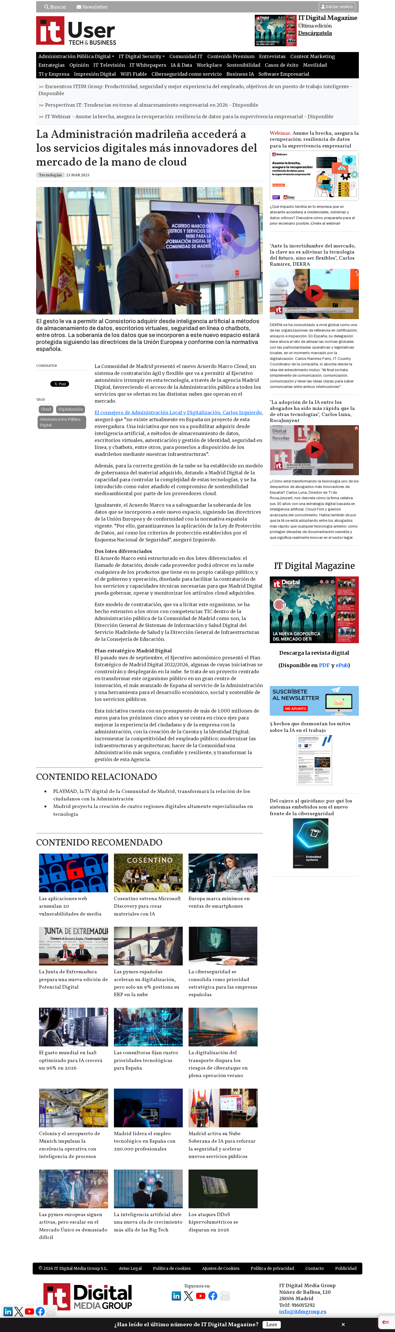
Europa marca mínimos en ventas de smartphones (219, 902)
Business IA (240, 74)
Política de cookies (172, 1268)
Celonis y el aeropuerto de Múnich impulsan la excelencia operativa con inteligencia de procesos (69, 1145)
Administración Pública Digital (60, 422)
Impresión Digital (95, 74)
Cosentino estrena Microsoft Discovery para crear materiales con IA (147, 906)
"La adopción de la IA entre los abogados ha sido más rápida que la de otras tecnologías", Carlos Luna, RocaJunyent (312, 411)
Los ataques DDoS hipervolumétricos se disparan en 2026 (213, 1222)
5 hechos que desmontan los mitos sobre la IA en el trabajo (310, 727)
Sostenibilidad (243, 65)
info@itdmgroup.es (302, 1311)
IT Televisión (109, 65)
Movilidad (315, 65)
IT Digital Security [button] (140, 56)
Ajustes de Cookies (220, 1268)
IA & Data (181, 65)
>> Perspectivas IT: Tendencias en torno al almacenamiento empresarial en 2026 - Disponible (148, 105)
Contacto (314, 1268)
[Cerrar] (343, 1324)
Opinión (79, 65)
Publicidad (346, 1268)
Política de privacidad (272, 1268)
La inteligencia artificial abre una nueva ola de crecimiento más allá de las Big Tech (148, 1222)
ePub (342, 665)
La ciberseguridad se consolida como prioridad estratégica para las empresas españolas (223, 983)
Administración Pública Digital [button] (74, 56)
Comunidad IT (186, 56)
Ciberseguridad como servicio (187, 74)
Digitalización (70, 409)
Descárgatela (315, 33)
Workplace (209, 65)
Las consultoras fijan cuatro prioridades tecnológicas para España (146, 1060)
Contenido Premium (230, 56)
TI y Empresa (53, 74)
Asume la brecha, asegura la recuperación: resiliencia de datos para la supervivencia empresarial (314, 140)
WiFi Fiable (134, 74)
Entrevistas (272, 56)
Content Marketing (312, 56)
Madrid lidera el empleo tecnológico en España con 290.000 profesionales (145, 1141)
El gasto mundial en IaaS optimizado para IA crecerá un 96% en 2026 (70, 1060)
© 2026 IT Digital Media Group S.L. (73, 1268)
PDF (324, 665)
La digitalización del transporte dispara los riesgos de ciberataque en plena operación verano (218, 1064)
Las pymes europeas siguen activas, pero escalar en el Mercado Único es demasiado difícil (73, 1226)
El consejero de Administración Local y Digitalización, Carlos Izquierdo (178, 412)
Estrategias (51, 65)
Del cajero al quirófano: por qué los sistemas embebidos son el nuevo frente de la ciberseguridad (311, 807)
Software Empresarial (284, 74)
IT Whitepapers (148, 65)
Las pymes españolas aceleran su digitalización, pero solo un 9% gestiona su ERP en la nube (146, 983)
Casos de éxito (281, 65)
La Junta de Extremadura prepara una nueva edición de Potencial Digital (73, 979)
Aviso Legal (130, 1268)
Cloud (46, 409)
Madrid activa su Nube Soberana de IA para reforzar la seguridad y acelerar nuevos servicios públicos (222, 1145)
